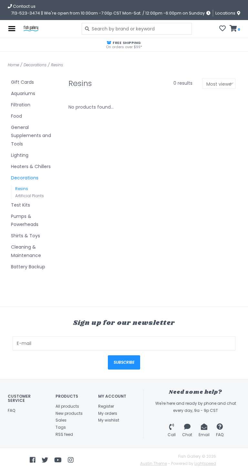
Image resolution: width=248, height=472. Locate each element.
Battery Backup (28, 266)
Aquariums (23, 93)
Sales (61, 420)
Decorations (35, 65)
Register (106, 406)
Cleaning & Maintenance (26, 251)
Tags (61, 427)
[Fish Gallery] (47, 29)
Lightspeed (205, 463)
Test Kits (20, 205)
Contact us (24, 6)
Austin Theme (153, 463)
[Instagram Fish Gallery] (70, 460)
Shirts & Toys (25, 235)
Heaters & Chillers (31, 166)
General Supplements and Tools (31, 135)
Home (13, 65)
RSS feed (64, 434)
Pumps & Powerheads (24, 220)
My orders (107, 413)
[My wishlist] (222, 29)
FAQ (11, 410)
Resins (57, 65)
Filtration (20, 105)
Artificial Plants (29, 195)
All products (67, 406)
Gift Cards (22, 82)
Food (16, 116)
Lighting (19, 155)
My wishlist (108, 420)
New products (69, 413)
